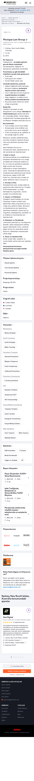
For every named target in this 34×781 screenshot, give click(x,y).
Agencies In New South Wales (11, 21)
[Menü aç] (30, 3)
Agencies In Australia (8, 19)
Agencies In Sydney (8, 23)
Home (3, 18)
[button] (28, 30)
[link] (26, 3)
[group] (17, 626)
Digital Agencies (13, 18)
